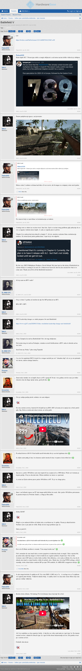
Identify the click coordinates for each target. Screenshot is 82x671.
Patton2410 (5, 48)
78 (24, 31)
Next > (38, 31)
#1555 (78, 487)
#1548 (78, 314)
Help (71, 667)
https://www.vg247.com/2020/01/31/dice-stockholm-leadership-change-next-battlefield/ (43, 324)
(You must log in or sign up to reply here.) (70, 657)
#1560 (78, 653)
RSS (80, 667)
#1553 (78, 448)
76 (19, 31)
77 (22, 31)
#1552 (78, 392)
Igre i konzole (11, 25)
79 (27, 31)
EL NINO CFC (25, 25)
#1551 (78, 372)
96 (34, 31)
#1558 (78, 565)
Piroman (4, 370)
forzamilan (5, 390)
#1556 (78, 506)
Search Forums (6, 15)
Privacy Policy (70, 669)
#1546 (78, 275)
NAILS (4, 67)
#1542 (78, 111)
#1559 (78, 589)
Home (74, 667)
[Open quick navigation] (80, 18)
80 (29, 31)
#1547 (78, 294)
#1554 (78, 467)
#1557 (78, 532)
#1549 (78, 333)
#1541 (78, 50)
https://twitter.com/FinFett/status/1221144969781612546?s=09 (35, 40)
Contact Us (65, 667)
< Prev (10, 31)
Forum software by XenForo (15, 669)
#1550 (78, 353)
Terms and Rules (61, 669)
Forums (13, 11)
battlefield (8, 28)
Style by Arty (78, 669)
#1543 (78, 158)
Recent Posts (17, 15)
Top (77, 667)
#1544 (78, 188)
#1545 (78, 222)
